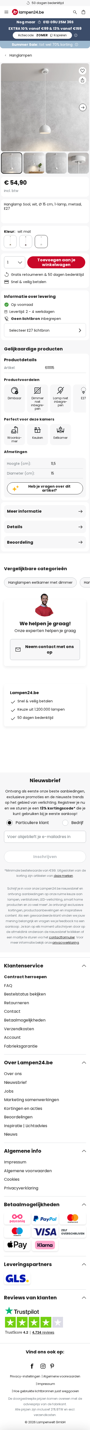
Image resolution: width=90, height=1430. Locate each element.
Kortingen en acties (23, 1108)
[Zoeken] (75, 12)
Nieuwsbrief (15, 1082)
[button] (11, 163)
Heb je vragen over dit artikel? (49, 488)
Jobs (9, 1091)
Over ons (13, 1074)
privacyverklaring (65, 942)
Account (12, 1037)
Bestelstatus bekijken (25, 994)
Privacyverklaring (21, 1188)
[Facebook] (35, 1366)
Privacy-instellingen (25, 1376)
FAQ (8, 985)
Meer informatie (24, 511)
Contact (12, 1011)
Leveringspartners (28, 1264)
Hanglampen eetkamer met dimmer (40, 582)
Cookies (12, 1179)
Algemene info (22, 1150)
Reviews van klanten (30, 1297)
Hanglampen (21, 55)
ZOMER (42, 35)
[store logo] (31, 12)
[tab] (45, 1006)
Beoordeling (20, 542)
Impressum (15, 1162)
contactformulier (62, 937)
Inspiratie (13, 1126)
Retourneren (16, 1003)
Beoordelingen (18, 1117)
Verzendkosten (19, 1029)
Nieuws (11, 1134)
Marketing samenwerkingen (31, 1100)
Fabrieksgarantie (21, 1046)
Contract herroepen (25, 977)
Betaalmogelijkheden (25, 1020)
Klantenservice (23, 965)
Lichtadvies (36, 1126)
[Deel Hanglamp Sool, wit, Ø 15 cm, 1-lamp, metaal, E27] (82, 80)
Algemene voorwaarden (28, 1171)
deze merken (63, 876)
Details (14, 527)
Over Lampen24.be (28, 1062)
